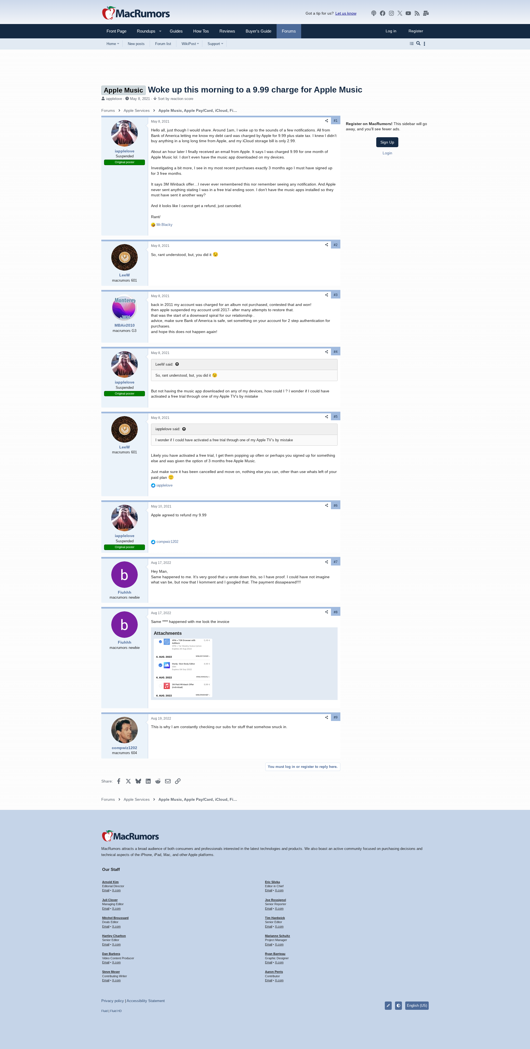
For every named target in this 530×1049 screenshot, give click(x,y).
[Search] (418, 44)
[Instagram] (391, 13)
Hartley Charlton (114, 935)
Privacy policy (112, 1001)
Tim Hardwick (275, 917)
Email (105, 890)
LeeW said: (164, 364)
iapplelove (114, 99)
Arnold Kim (110, 882)
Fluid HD (116, 1011)
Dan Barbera (111, 953)
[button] (144, 31)
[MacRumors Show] (374, 13)
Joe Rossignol (275, 900)
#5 (336, 417)
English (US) (417, 1005)
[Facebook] (382, 13)
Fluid (104, 1011)
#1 (336, 121)
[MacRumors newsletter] (426, 13)
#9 (336, 717)
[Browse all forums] (412, 44)
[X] (400, 13)
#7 (336, 562)
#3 (336, 295)
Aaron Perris (274, 971)
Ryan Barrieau (275, 953)
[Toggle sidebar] (425, 43)
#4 (336, 352)
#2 (336, 245)
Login (387, 153)
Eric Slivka (272, 882)
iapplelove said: (167, 429)
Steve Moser (111, 971)
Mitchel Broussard (115, 917)
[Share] (326, 120)
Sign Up (387, 142)
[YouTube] (408, 13)
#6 (336, 506)
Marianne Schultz (277, 935)
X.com (116, 890)
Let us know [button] (345, 13)
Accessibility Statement (146, 1001)
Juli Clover (110, 900)
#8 (336, 612)
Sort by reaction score (175, 99)
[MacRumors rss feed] (417, 13)
